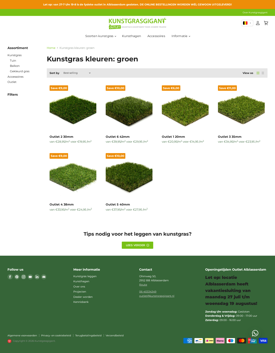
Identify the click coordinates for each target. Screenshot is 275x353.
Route (143, 284)
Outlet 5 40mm (118, 204)
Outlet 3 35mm (230, 137)
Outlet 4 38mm (62, 204)
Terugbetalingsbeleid (88, 335)
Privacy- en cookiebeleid (56, 335)
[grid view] (258, 73)
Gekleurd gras (19, 71)
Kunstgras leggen (85, 276)
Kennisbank (80, 302)
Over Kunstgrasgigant (255, 12)
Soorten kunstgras (99, 36)
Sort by (54, 72)
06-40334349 (147, 291)
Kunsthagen (131, 36)
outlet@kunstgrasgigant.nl (156, 296)
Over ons (79, 286)
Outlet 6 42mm (118, 137)
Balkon (15, 66)
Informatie (180, 36)
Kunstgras (14, 55)
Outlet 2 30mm (61, 137)
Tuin (13, 60)
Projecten (79, 291)
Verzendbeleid (115, 335)
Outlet (11, 82)
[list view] (263, 73)
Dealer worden (83, 297)
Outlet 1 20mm (173, 137)
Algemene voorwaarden (22, 335)
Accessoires (156, 36)
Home (51, 47)
